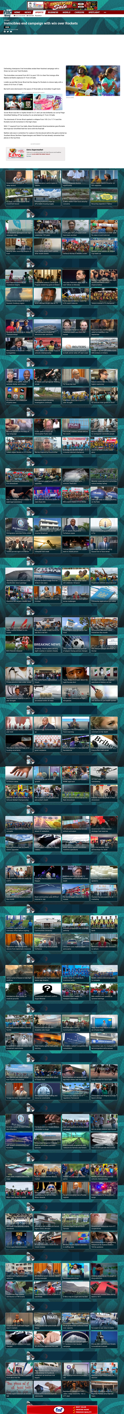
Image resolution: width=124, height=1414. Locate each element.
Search (39, 15)
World (66, 12)
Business (53, 12)
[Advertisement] (62, 49)
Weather (31, 15)
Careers (79, 12)
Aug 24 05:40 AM (20, 15)
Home (17, 12)
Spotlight (93, 12)
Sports (39, 12)
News (28, 12)
